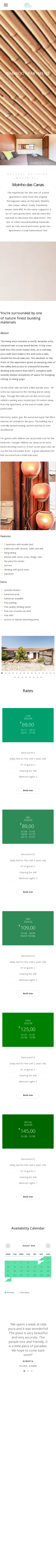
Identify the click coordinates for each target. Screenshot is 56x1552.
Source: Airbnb (28, 1366)
